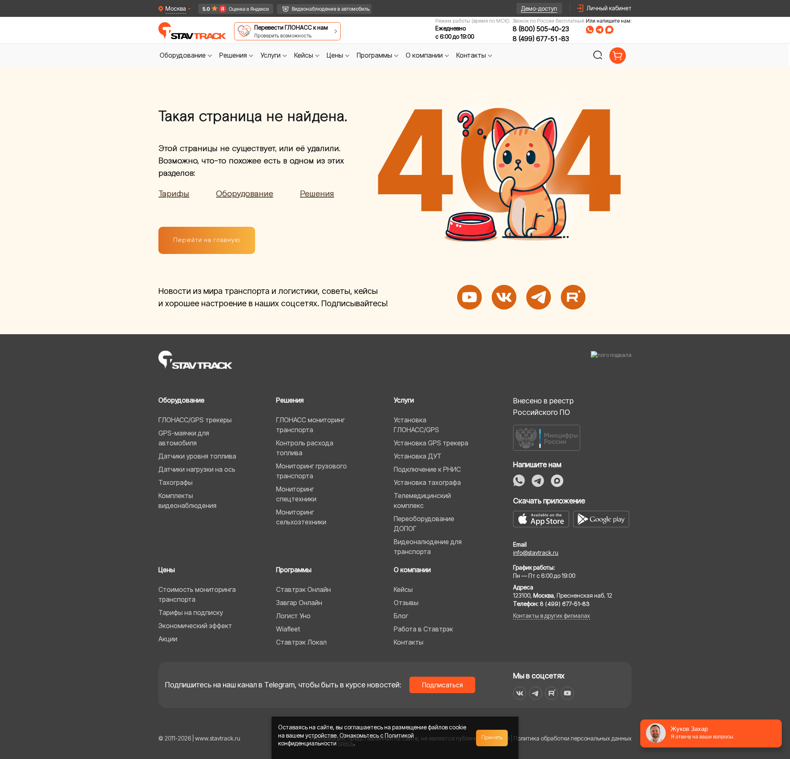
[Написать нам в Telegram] (538, 481)
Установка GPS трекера (431, 443)
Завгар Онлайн (299, 602)
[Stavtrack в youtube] (567, 693)
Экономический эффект (195, 626)
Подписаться (442, 685)
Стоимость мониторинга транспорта (197, 594)
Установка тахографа (427, 482)
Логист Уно (293, 616)
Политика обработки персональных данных (573, 738)
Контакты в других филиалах (551, 615)
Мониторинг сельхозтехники (301, 517)
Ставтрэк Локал (301, 642)
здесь (345, 743)
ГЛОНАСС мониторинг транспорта (310, 425)
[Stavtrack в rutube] (551, 693)
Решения (317, 194)
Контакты (408, 642)
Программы (293, 570)
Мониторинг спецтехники (296, 494)
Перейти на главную (206, 240)
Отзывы (406, 602)
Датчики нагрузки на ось (196, 469)
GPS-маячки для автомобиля (183, 438)
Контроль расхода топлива (304, 448)
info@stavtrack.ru (535, 552)
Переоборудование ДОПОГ (424, 524)
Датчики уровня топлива (197, 456)
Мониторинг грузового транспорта (311, 471)
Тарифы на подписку (190, 612)
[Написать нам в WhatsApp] (519, 481)
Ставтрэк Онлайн (303, 589)
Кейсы (403, 589)
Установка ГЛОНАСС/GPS (416, 425)
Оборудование (244, 194)
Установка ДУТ (417, 456)
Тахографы (175, 482)
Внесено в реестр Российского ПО (543, 406)
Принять (492, 737)
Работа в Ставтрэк (423, 629)
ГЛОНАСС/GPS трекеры (195, 420)
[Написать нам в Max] (557, 481)
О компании (412, 570)
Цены (166, 570)
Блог (401, 616)
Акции (167, 639)
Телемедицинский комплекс (422, 500)
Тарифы (173, 194)
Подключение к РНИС (427, 469)
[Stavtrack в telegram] (535, 693)
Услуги (404, 400)
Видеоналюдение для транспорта (428, 547)
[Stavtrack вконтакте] (519, 693)
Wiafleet (288, 629)
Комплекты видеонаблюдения (187, 500)
